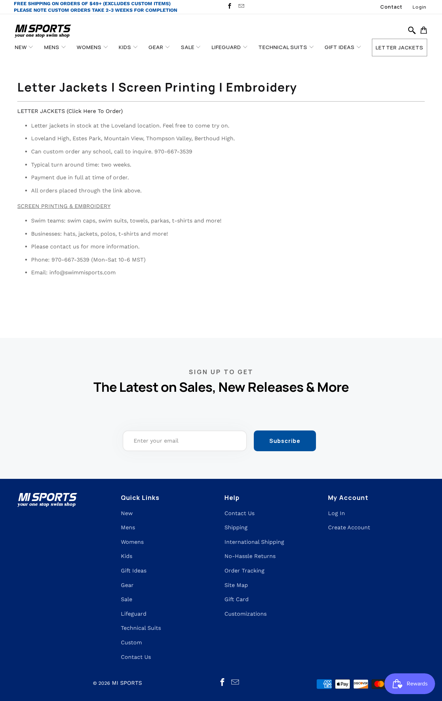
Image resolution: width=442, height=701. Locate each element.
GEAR (156, 47)
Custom (131, 642)
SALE (188, 47)
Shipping (236, 527)
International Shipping (254, 542)
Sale (126, 599)
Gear (127, 585)
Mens (128, 527)
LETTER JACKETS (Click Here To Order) (70, 111)
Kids (126, 556)
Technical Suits (141, 628)
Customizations (245, 613)
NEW (21, 47)
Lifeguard (133, 613)
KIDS (126, 47)
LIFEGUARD (227, 47)
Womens (132, 542)
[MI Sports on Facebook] (229, 6)
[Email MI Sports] (241, 6)
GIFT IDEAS (340, 47)
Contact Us (136, 657)
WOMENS (90, 47)
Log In (336, 513)
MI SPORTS (127, 683)
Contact (391, 6)
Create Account (349, 527)
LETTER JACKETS (399, 47)
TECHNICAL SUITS (283, 47)
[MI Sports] (43, 32)
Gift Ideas (133, 570)
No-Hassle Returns (250, 556)
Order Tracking (244, 570)
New (127, 513)
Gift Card (236, 599)
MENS (52, 47)
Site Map (236, 585)
